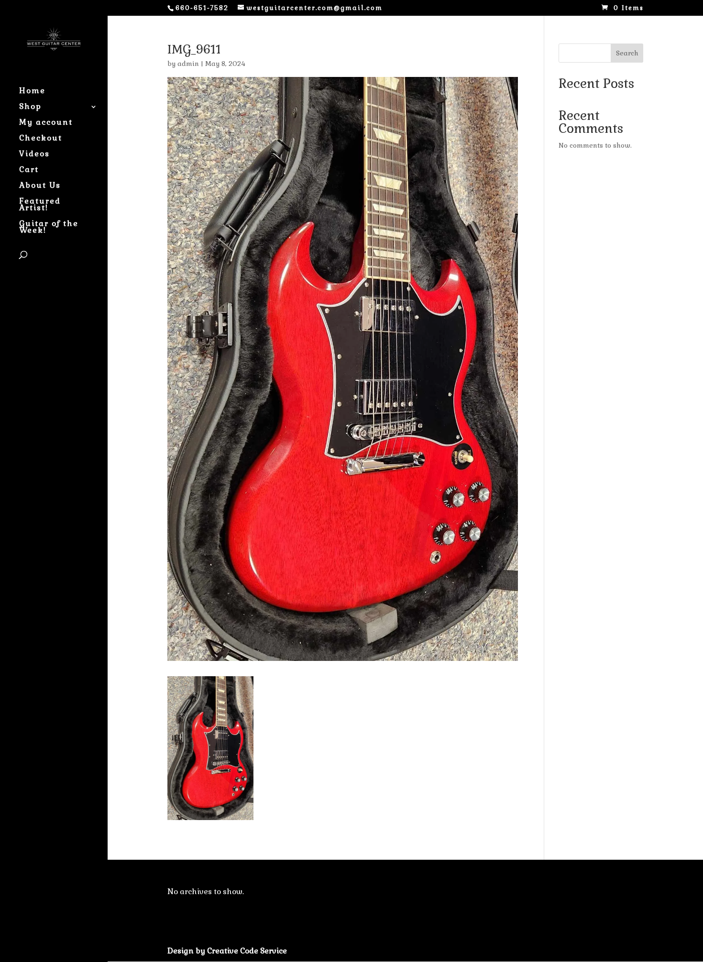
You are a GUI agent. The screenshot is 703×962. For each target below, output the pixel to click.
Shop (30, 107)
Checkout (40, 139)
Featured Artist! (40, 205)
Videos (34, 155)
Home (32, 91)
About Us (40, 186)
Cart (29, 170)
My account (46, 123)
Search (627, 53)
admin (188, 63)
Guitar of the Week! (48, 227)
